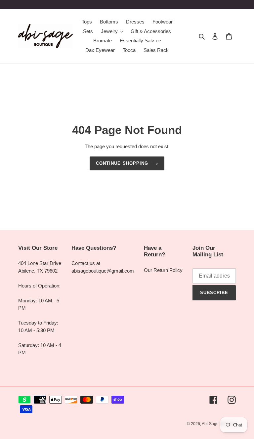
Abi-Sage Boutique (219, 423)
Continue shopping (122, 163)
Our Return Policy (163, 270)
